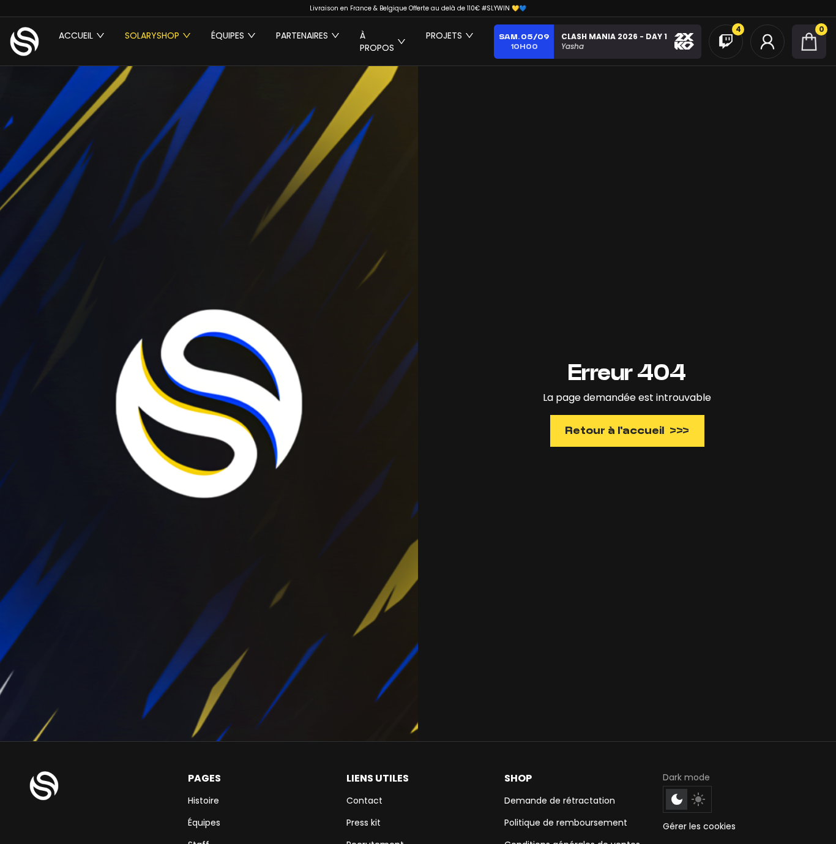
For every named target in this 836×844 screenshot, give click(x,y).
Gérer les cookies (699, 826)
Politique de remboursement (565, 822)
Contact (364, 800)
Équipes (204, 822)
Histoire (203, 800)
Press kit (363, 822)
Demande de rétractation (559, 800)
